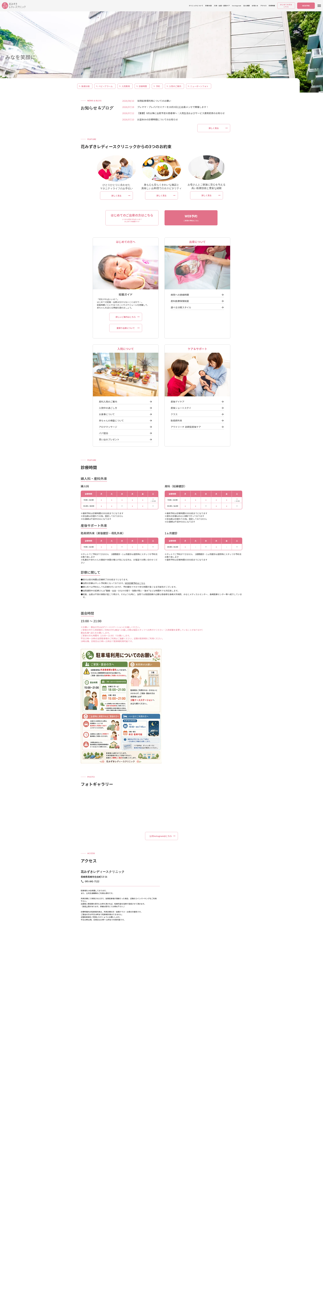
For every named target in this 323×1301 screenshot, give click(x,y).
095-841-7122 (92, 881)
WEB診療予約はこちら (135, 583)
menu (319, 5)
